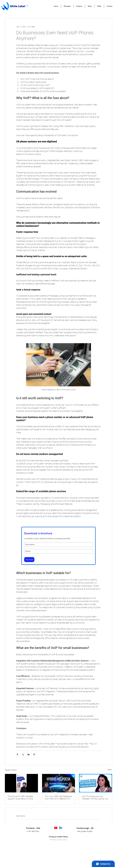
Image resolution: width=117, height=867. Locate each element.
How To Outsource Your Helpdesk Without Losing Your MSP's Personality (95, 797)
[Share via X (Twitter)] (23, 754)
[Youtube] (56, 828)
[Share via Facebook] (17, 754)
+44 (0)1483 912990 (84, 831)
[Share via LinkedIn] (28, 754)
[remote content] (58, 544)
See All (110, 770)
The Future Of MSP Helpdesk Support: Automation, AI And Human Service (20, 797)
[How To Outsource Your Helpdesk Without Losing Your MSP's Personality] (95, 783)
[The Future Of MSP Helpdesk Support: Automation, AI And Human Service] (21, 783)
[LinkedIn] (60, 828)
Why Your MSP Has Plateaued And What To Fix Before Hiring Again (58, 797)
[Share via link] (34, 754)
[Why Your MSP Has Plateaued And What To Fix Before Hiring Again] (58, 783)
